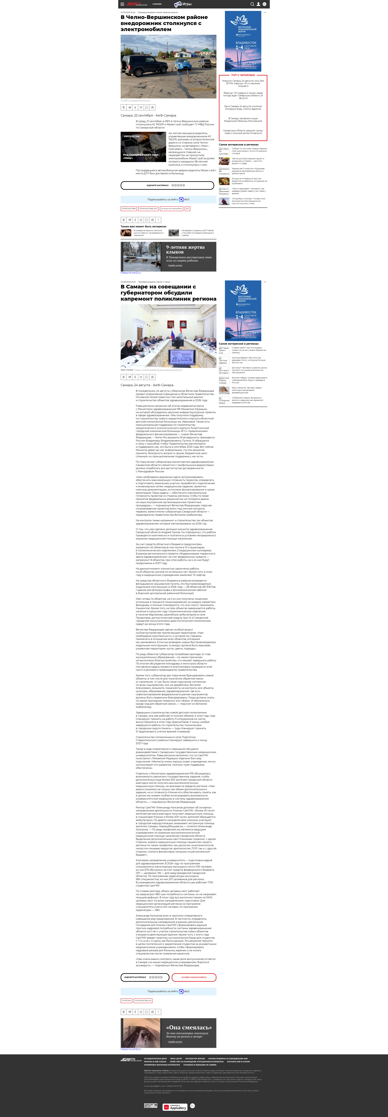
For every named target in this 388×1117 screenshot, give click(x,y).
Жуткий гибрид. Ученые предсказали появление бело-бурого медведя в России (249, 380)
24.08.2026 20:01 (128, 282)
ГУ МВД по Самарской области (135, 100)
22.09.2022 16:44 (128, 12)
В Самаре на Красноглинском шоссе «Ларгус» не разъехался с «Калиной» (149, 232)
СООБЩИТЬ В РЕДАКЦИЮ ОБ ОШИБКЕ (199, 1065)
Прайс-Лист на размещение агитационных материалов (197, 1062)
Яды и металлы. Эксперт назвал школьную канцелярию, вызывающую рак (247, 390)
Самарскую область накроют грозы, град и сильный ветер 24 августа (243, 132)
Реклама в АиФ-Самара (155, 1062)
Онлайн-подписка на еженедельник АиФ (228, 1059)
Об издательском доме (155, 1059)
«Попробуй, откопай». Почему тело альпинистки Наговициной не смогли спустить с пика (248, 201)
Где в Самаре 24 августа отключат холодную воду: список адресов (243, 107)
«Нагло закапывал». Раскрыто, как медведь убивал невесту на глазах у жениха (249, 191)
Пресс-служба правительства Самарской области (158, 370)
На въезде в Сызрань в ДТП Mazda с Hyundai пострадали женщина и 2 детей (198, 232)
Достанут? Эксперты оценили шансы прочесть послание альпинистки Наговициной (249, 370)
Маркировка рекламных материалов (162, 1065)
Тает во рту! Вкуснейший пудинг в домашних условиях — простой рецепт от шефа (248, 161)
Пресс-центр (176, 1059)
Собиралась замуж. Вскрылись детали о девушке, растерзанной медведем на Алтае (247, 400)
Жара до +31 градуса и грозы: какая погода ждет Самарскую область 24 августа (243, 95)
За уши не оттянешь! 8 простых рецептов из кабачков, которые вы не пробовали (249, 181)
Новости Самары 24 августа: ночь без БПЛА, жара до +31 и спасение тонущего (243, 83)
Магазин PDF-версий (195, 1059)
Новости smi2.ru (131, 272)
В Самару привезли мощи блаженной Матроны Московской (243, 119)
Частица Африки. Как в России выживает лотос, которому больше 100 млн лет (248, 360)
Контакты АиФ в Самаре (238, 1062)
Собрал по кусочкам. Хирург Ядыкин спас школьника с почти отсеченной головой (249, 151)
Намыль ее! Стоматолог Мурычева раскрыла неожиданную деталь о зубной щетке (248, 171)
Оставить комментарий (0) (194, 977)
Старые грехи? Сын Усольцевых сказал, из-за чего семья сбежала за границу (249, 350)
